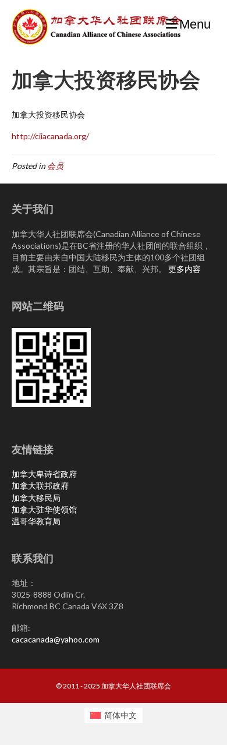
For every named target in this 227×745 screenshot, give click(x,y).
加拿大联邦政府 (40, 485)
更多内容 (184, 269)
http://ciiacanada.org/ (50, 136)
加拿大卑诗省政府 (44, 474)
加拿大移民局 (36, 498)
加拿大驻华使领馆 (44, 509)
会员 (55, 166)
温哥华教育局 (36, 521)
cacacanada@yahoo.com (56, 639)
